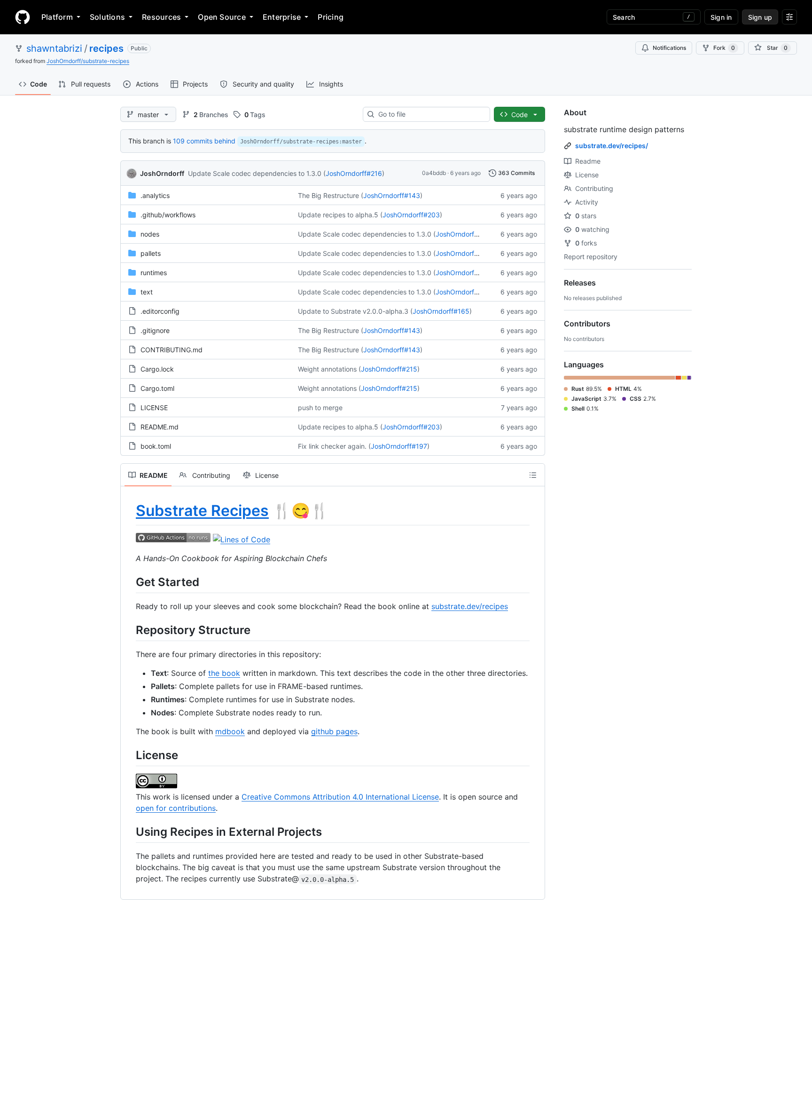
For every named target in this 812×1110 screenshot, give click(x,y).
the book (224, 673)
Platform (57, 17)
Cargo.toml (157, 388)
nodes (150, 234)
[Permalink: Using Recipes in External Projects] (129, 831)
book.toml (156, 446)
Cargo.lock (157, 369)
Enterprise (282, 17)
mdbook (230, 731)
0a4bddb (434, 172)
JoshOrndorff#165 (441, 311)
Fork (724, 47)
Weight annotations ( (329, 369)
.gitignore (155, 330)
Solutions (107, 17)
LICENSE (154, 408)
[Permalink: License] (129, 754)
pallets (151, 253)
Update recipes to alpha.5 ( (340, 215)
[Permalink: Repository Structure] (129, 629)
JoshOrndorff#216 (354, 173)
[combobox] (430, 114)
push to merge (320, 408)
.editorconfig (160, 311)
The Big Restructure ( (330, 195)
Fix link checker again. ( (334, 446)
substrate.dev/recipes (469, 606)
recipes (106, 48)
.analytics (155, 195)
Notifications (669, 47)
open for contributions (176, 808)
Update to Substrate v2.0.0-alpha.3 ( (355, 311)
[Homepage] (22, 16)
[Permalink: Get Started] (129, 581)
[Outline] (533, 475)
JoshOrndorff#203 (411, 215)
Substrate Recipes (202, 510)
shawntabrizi (54, 48)
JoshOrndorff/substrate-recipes (88, 60)
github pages (334, 731)
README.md (160, 427)
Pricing (331, 17)
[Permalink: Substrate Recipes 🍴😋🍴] (129, 510)
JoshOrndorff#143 (391, 195)
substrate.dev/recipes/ (611, 146)
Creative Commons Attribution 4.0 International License (340, 796)
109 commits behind (204, 141)
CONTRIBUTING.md (172, 350)
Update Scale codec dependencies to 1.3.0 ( (257, 173)
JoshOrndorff (162, 173)
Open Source (222, 17)
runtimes (154, 273)
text (147, 292)
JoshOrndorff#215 (389, 369)
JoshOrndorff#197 (399, 446)
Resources (161, 17)
